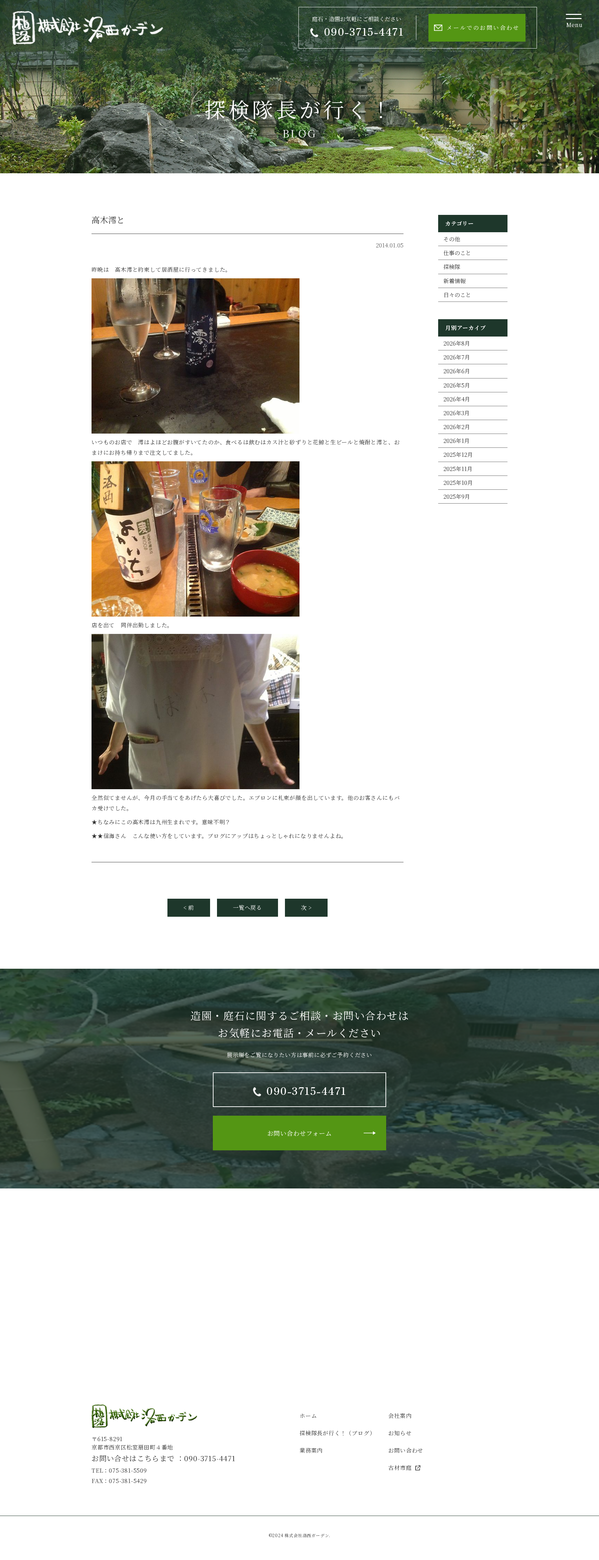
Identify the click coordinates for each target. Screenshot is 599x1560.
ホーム (308, 1416)
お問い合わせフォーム (299, 1133)
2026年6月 (456, 371)
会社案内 (399, 1416)
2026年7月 (456, 357)
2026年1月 (456, 441)
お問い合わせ (405, 1450)
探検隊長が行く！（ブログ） (337, 1433)
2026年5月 (456, 385)
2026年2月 (456, 427)
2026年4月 (456, 399)
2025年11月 (457, 469)
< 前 (188, 908)
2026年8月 (456, 343)
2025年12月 (458, 455)
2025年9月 (456, 496)
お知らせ (399, 1433)
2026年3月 (456, 413)
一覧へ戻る (247, 908)
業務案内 (311, 1450)
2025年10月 (458, 483)
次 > (306, 908)
